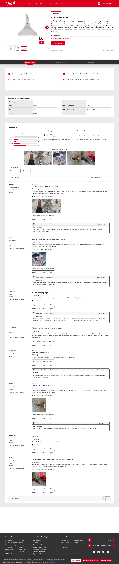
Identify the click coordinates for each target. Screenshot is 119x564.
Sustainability (63, 545)
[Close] (116, 560)
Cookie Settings (76, 560)
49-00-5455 (56, 13)
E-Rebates (36, 542)
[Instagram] (98, 552)
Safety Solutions (23, 549)
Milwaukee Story (64, 540)
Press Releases (64, 542)
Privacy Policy (52, 562)
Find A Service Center (39, 545)
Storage (21, 542)
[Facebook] (93, 552)
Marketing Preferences (39, 551)
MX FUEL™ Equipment (11, 542)
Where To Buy (58, 43)
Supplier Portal (37, 554)
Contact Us (77, 545)
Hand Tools (22, 540)
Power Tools (8, 540)
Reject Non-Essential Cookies (90, 560)
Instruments (8, 553)
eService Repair (37, 540)
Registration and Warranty (40, 549)
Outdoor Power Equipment (9, 550)
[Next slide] (47, 27)
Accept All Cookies (106, 560)
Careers (76, 542)
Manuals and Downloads (39, 547)
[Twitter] (103, 552)
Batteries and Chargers (11, 545)
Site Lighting (8, 547)
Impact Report (64, 547)
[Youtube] (107, 552)
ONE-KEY (21, 551)
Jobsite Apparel (23, 545)
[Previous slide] (6, 48)
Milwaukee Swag (78, 540)
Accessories (22, 547)
